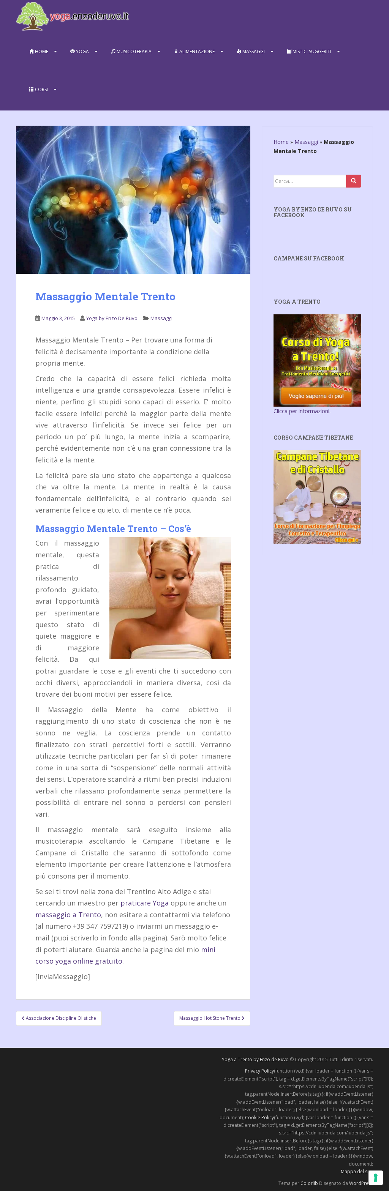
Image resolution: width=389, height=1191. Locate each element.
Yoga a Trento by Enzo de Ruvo (255, 1059)
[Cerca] (353, 181)
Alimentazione (196, 51)
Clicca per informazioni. (302, 411)
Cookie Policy (259, 1117)
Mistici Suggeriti (311, 51)
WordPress (361, 1183)
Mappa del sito (357, 1171)
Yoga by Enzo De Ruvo (112, 318)
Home (41, 51)
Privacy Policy (259, 1071)
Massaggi (253, 51)
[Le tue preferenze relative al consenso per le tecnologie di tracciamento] (375, 1177)
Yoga (82, 51)
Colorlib (309, 1183)
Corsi (41, 89)
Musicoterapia (133, 51)
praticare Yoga (144, 902)
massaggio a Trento (68, 914)
